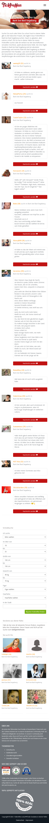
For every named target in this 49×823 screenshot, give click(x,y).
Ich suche (6, 533)
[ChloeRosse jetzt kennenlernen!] (36, 697)
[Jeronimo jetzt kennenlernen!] (6, 273)
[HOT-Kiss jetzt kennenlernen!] (6, 463)
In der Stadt (7, 602)
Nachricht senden (29, 87)
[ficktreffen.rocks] (11, 5)
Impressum (29, 820)
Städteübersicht (11, 753)
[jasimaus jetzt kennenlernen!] (12, 671)
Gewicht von (7, 571)
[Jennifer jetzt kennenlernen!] (36, 645)
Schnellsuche (10, 750)
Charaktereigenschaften (14, 756)
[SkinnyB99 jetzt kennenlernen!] (6, 242)
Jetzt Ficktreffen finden (36, 612)
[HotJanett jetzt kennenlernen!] (6, 173)
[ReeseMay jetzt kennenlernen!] (6, 372)
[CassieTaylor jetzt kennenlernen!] (6, 119)
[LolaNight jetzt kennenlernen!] (12, 645)
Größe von (7, 556)
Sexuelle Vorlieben (12, 758)
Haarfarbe (6, 594)
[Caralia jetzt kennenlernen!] (12, 697)
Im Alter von (7, 542)
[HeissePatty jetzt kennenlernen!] (6, 96)
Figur (4, 585)
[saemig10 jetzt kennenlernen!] (6, 65)
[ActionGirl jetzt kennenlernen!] (36, 671)
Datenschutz (20, 820)
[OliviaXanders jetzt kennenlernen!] (6, 489)
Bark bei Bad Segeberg (22, 66)
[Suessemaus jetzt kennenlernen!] (6, 428)
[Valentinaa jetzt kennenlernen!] (6, 398)
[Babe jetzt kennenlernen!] (6, 205)
